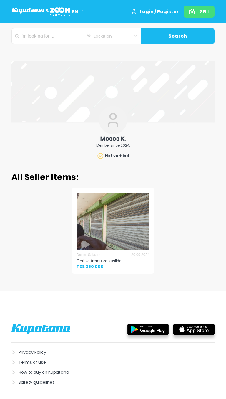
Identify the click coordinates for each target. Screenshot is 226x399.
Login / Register (159, 11)
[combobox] (111, 36)
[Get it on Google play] (148, 329)
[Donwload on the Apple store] (194, 329)
